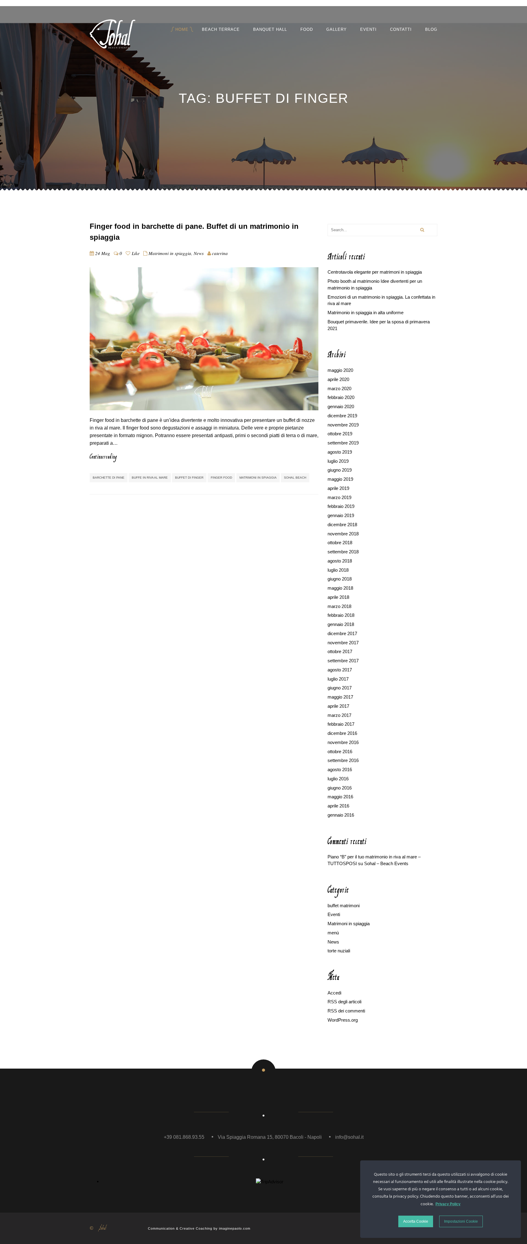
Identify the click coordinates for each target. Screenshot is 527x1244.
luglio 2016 (338, 778)
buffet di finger (189, 477)
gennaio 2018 (341, 624)
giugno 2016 (340, 787)
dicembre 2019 (342, 415)
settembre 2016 (343, 760)
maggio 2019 (340, 479)
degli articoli (344, 1001)
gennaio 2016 (341, 815)
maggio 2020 (340, 370)
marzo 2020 (339, 388)
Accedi (334, 992)
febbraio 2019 (341, 506)
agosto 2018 (340, 560)
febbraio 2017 (341, 724)
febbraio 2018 (341, 615)
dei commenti (346, 1010)
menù (333, 932)
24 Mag (102, 253)
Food (306, 29)
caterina (220, 253)
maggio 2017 (340, 696)
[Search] (422, 230)
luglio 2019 (338, 461)
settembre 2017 (343, 660)
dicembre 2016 (342, 733)
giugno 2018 (340, 578)
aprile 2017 (338, 706)
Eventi (368, 29)
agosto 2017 (340, 669)
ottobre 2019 (340, 433)
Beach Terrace (221, 29)
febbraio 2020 (341, 397)
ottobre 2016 (340, 751)
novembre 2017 (343, 642)
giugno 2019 (340, 470)
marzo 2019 (339, 497)
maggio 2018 (340, 588)
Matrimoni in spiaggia (170, 253)
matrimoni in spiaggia (258, 477)
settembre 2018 (343, 551)
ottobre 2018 (340, 542)
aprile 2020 (338, 379)
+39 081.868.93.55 (184, 1137)
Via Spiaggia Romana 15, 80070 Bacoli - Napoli (270, 1137)
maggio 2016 (340, 796)
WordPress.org (343, 1020)
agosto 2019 (340, 452)
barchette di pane (108, 477)
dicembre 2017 (342, 633)
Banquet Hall (270, 29)
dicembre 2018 (342, 524)
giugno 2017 (340, 687)
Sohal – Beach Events (386, 863)
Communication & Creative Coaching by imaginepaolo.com (199, 1228)
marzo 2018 (339, 606)
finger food (221, 477)
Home (181, 29)
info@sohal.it (349, 1137)
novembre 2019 (343, 424)
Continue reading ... (113, 457)
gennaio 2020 (341, 406)
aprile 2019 (338, 488)
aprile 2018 (338, 597)
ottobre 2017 (340, 651)
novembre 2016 (343, 742)
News (199, 253)
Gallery (336, 29)
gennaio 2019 (341, 515)
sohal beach (295, 477)
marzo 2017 (339, 715)
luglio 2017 (338, 678)
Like (135, 253)
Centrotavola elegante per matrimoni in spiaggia (375, 272)
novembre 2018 (343, 533)
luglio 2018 (338, 570)
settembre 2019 (343, 442)
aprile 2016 (338, 805)
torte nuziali (339, 950)
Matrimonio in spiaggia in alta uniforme (365, 312)
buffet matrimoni (344, 905)
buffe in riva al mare (150, 477)
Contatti (401, 29)
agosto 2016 (340, 769)
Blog (431, 29)
